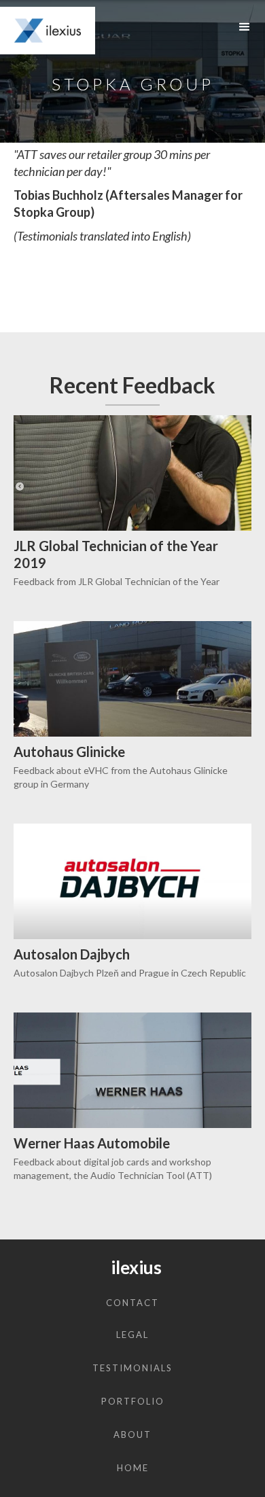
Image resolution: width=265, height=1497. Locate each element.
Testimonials (132, 1367)
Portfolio (132, 1401)
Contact (132, 1302)
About (132, 1434)
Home (133, 1467)
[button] (244, 27)
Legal (132, 1334)
